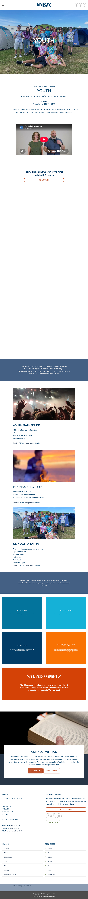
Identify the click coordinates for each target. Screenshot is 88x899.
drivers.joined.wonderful (14, 831)
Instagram (28, 443)
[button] (3, 4)
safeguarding (17, 886)
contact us (27, 886)
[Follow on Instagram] (80, 5)
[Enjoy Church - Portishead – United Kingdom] (44, 5)
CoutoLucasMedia (48, 896)
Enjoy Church (15, 825)
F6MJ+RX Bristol (14, 828)
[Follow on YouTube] (84, 5)
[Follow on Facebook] (76, 5)
